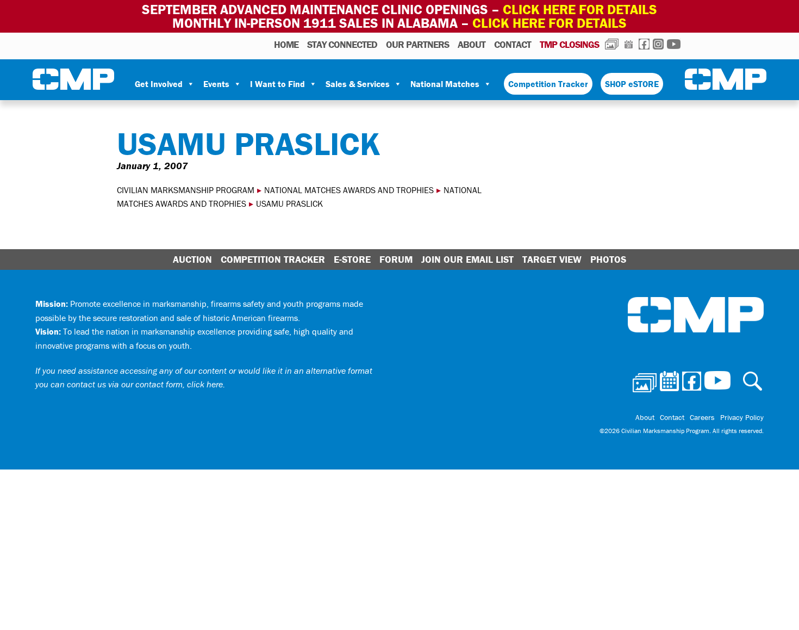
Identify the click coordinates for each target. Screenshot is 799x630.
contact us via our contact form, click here (145, 384)
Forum (396, 259)
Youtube (674, 44)
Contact (512, 44)
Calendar (628, 44)
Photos (612, 44)
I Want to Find (277, 83)
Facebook (644, 44)
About (471, 44)
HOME (286, 44)
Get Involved (159, 83)
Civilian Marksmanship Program (73, 79)
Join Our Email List (467, 259)
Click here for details (580, 9)
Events (216, 83)
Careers (702, 417)
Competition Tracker (548, 83)
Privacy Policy (742, 417)
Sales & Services (358, 83)
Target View (552, 259)
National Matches (444, 83)
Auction (192, 259)
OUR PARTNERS (417, 44)
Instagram (658, 44)
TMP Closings (569, 44)
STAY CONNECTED (342, 44)
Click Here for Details (549, 23)
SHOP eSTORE (632, 83)
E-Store (352, 259)
